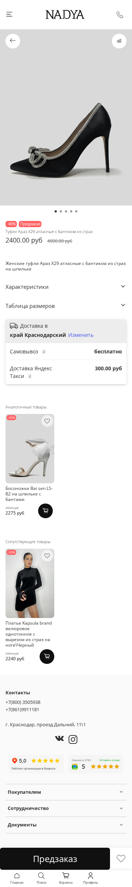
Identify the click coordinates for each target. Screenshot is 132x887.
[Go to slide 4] (71, 211)
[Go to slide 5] (76, 211)
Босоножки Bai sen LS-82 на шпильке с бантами (29, 493)
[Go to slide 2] (61, 211)
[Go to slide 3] (66, 211)
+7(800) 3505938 (23, 702)
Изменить (81, 335)
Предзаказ (55, 859)
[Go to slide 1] (56, 211)
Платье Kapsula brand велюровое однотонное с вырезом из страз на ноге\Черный (29, 634)
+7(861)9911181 (22, 709)
